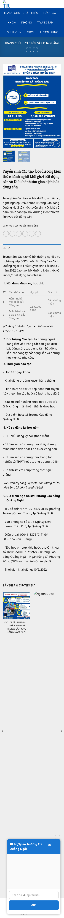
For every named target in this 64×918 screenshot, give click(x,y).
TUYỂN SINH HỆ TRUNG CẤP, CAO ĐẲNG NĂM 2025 (16, 628)
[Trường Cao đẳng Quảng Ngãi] (10, 4)
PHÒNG (26, 22)
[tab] (32, 248)
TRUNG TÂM (45, 22)
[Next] (55, 106)
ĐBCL (30, 32)
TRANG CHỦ (12, 13)
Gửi (33, 905)
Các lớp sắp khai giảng (42, 43)
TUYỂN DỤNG (49, 32)
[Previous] (8, 106)
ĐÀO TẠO (49, 13)
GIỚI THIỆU (30, 13)
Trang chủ (13, 43)
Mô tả (6, 248)
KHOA (12, 22)
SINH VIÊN (14, 32)
